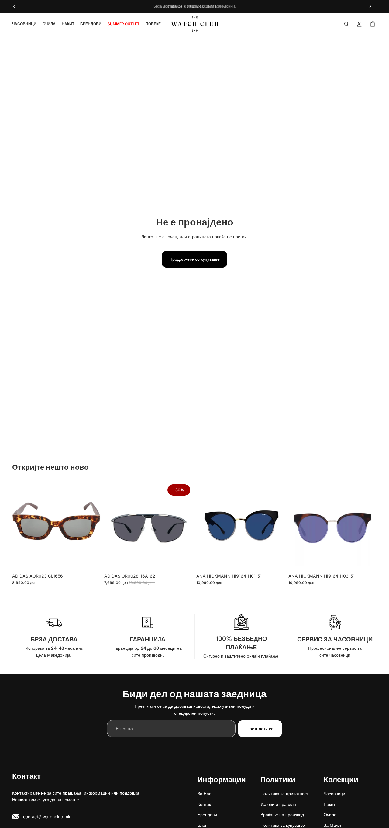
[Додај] (91, 560)
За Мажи (332, 825)
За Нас (204, 793)
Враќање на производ (282, 814)
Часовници (334, 793)
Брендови (207, 814)
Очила (330, 814)
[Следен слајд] (91, 526)
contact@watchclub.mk (47, 816)
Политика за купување (282, 825)
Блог (202, 825)
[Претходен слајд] (21, 526)
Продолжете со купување (194, 259)
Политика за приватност (284, 793)
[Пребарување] (346, 24)
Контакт (205, 804)
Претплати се (260, 728)
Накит (329, 804)
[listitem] (153, 24)
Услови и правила (278, 804)
